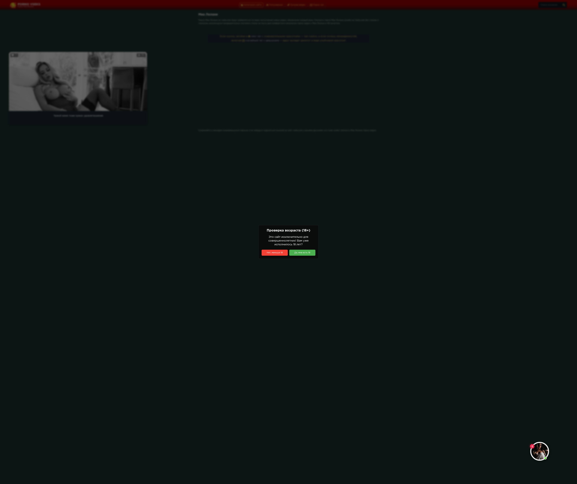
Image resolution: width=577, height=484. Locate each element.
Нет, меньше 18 (275, 253)
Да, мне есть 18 (302, 253)
